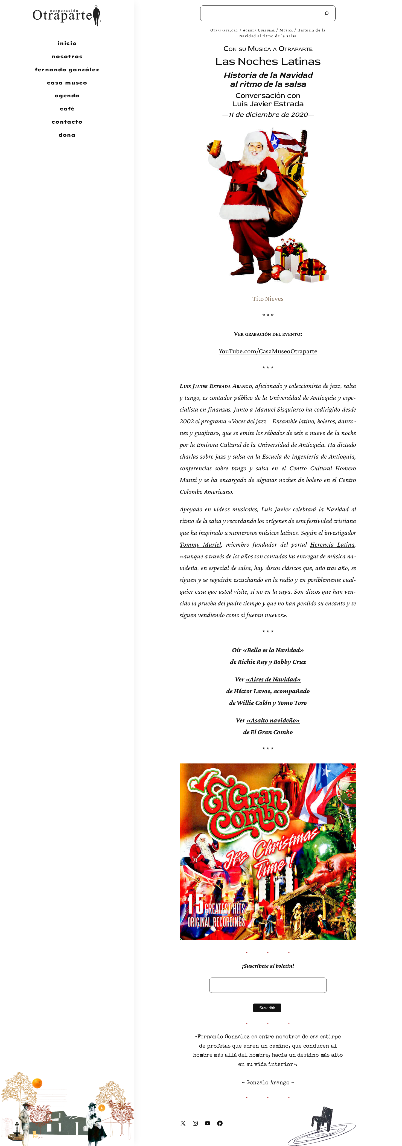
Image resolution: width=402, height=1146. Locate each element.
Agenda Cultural (259, 30)
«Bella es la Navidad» (273, 650)
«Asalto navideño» (273, 720)
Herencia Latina (332, 544)
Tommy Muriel (200, 544)
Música (286, 30)
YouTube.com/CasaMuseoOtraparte (268, 351)
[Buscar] (326, 13)
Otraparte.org (224, 30)
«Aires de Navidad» (273, 679)
